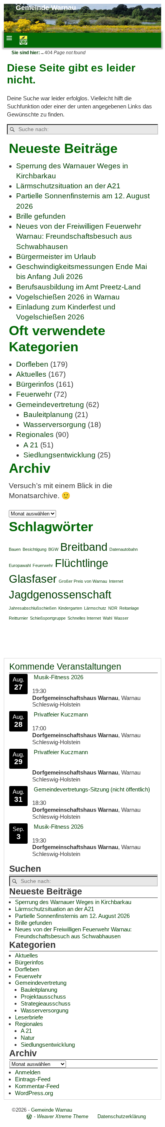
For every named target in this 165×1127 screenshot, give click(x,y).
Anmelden (27, 1072)
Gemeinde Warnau (46, 8)
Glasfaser (33, 578)
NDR (112, 608)
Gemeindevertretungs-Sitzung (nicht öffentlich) (92, 789)
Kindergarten (70, 608)
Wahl (107, 618)
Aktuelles (31, 374)
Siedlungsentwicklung (59, 455)
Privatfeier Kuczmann (61, 714)
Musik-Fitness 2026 (58, 677)
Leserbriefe (29, 1017)
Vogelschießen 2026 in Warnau (68, 297)
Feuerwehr (34, 394)
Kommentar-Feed (37, 1086)
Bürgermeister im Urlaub (56, 257)
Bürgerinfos (35, 384)
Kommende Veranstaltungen (65, 667)
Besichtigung (34, 549)
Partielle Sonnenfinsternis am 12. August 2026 (72, 916)
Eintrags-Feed (32, 1079)
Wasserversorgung (54, 425)
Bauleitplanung (48, 415)
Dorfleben (32, 364)
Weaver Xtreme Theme (62, 1116)
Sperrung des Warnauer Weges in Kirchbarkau (73, 902)
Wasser (121, 618)
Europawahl (20, 565)
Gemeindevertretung (50, 405)
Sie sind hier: (26, 52)
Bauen (15, 549)
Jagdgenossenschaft (60, 594)
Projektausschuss (43, 996)
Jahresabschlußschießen (32, 608)
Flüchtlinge (81, 563)
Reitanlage (129, 608)
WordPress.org (34, 1093)
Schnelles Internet (84, 618)
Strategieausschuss (46, 1003)
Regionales (35, 435)
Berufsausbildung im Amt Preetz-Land (78, 287)
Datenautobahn (123, 549)
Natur (28, 1037)
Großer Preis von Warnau (83, 581)
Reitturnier (18, 618)
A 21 (30, 445)
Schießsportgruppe (48, 618)
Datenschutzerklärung (121, 1116)
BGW (53, 549)
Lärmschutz (95, 608)
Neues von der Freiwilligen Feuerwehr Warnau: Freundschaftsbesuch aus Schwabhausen (78, 236)
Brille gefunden (41, 216)
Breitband (83, 546)
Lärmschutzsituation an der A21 (68, 186)
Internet (116, 581)
